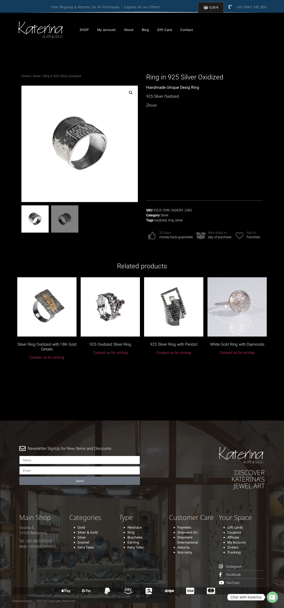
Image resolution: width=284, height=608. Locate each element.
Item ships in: (217, 233)
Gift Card (164, 30)
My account (106, 30)
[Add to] (239, 236)
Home (25, 76)
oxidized (160, 220)
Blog (145, 30)
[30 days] (152, 236)
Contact (186, 30)
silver (179, 220)
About (128, 30)
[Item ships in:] (201, 236)
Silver (37, 76)
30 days (165, 233)
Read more (47, 367)
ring (171, 220)
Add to (251, 233)
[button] (131, 92)
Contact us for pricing (47, 357)
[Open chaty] (272, 597)
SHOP (84, 30)
